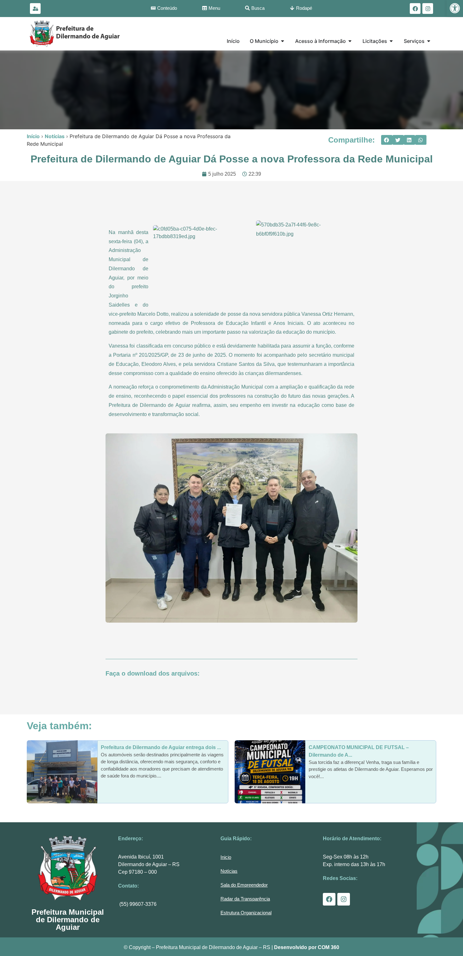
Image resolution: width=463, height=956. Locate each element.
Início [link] (33, 136)
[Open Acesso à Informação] (349, 41)
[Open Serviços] (428, 41)
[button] (386, 140)
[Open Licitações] (391, 41)
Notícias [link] (55, 136)
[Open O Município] (282, 41)
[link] (455, 8)
